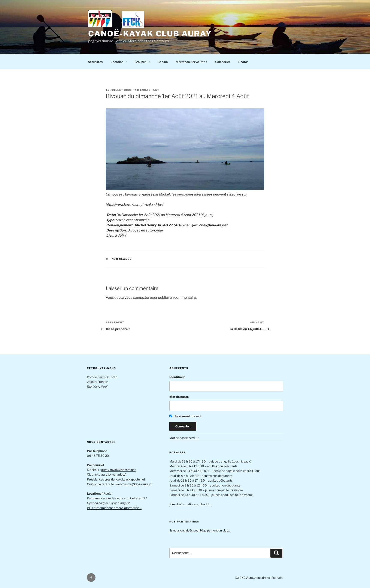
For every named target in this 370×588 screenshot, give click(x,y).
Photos (243, 62)
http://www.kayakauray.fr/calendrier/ (134, 205)
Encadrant (150, 89)
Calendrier (222, 62)
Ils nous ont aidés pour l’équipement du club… (199, 530)
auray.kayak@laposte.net (118, 470)
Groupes (140, 62)
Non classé (122, 258)
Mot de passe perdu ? (183, 438)
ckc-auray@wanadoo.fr (111, 474)
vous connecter (137, 297)
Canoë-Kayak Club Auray (150, 33)
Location (117, 62)
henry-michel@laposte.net (206, 225)
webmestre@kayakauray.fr (134, 484)
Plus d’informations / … (114, 508)
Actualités (95, 62)
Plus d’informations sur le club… (190, 504)
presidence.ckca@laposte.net (124, 479)
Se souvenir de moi (187, 416)
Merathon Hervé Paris (191, 62)
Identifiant (177, 377)
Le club (162, 62)
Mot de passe (179, 396)
